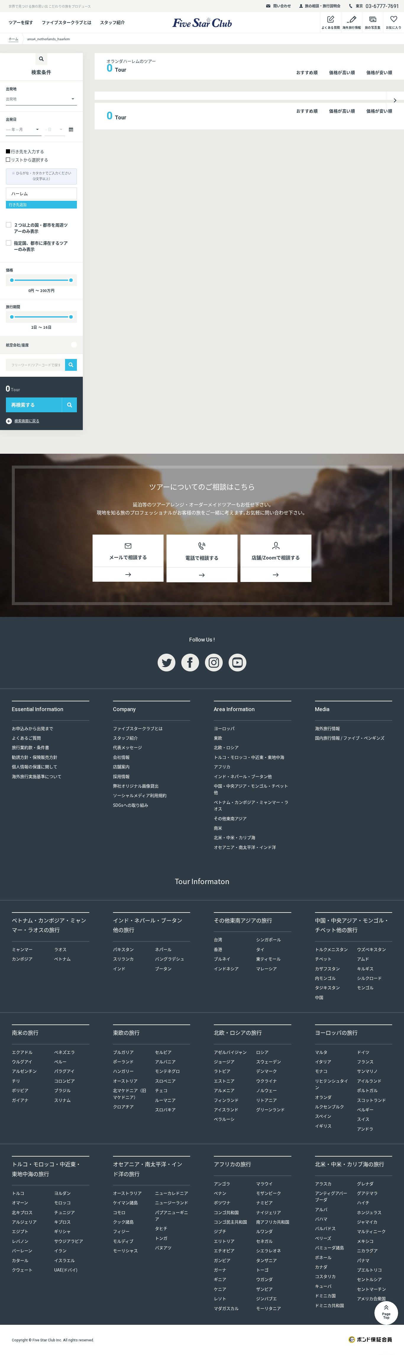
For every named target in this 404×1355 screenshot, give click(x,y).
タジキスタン (327, 987)
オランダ (323, 1097)
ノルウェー (266, 1090)
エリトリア (224, 1241)
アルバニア (165, 1061)
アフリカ (222, 766)
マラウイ (264, 1183)
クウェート (22, 1270)
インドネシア (226, 968)
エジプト (20, 1231)
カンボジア (22, 959)
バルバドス (325, 1228)
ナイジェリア (268, 1212)
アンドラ (365, 1129)
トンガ (161, 1238)
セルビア (163, 1052)
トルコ (18, 1193)
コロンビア (64, 1081)
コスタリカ (325, 1276)
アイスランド (226, 1109)
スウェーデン (268, 1061)
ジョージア (224, 1061)
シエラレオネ (268, 1250)
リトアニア (266, 1100)
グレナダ (365, 1183)
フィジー (121, 1231)
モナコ (321, 1071)
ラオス (60, 949)
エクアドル (22, 1052)
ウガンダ (264, 1279)
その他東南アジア (230, 818)
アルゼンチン (24, 1071)
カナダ (321, 1267)
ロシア (262, 1052)
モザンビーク (268, 1193)
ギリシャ (62, 1231)
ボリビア (20, 1090)
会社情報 (121, 757)
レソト (220, 1298)
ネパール (163, 949)
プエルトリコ (369, 1270)
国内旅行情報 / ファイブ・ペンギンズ (349, 738)
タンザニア (266, 1260)
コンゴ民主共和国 (230, 1222)
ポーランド (123, 1061)
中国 (319, 997)
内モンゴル (325, 978)
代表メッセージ (127, 747)
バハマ (321, 1219)
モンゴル (365, 987)
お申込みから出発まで (32, 728)
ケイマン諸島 (125, 1202)
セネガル (264, 1241)
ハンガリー (123, 1071)
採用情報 (121, 776)
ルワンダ (264, 1231)
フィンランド (226, 1100)
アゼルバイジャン (230, 1052)
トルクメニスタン (331, 949)
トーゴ (262, 1270)
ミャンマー (22, 949)
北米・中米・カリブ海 (234, 837)
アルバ (321, 1209)
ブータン (163, 968)
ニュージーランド (171, 1202)
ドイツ (363, 1052)
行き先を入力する (27, 151)
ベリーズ (323, 1238)
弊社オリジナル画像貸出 (136, 786)
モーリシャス (125, 1250)
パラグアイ (64, 1071)
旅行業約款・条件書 (30, 747)
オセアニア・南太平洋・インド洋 (245, 847)
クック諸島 (123, 1222)
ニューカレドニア (171, 1193)
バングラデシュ (169, 959)
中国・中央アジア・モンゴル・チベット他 (251, 789)
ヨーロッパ (224, 728)
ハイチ (363, 1202)
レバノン (20, 1241)
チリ (16, 1081)
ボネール (323, 1257)
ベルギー (365, 1109)
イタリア (323, 1061)
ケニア (220, 1289)
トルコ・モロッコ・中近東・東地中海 (249, 757)
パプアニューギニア (171, 1215)
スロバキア (165, 1109)
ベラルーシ (224, 1119)
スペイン (323, 1116)
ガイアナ (20, 1100)
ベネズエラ (64, 1052)
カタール (20, 1260)
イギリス (323, 1126)
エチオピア (224, 1250)
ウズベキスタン (371, 949)
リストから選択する (29, 160)
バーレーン (22, 1250)
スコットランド (371, 1100)
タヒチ (161, 1228)
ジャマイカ (367, 1222)
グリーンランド (270, 1109)
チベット (323, 959)
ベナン (220, 1193)
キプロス (62, 1222)
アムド (363, 959)
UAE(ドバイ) (65, 1270)
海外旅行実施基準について (37, 776)
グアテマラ (367, 1193)
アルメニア (224, 1090)
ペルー (60, 1061)
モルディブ (123, 1241)
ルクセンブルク (329, 1106)
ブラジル (62, 1090)
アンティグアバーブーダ (331, 1196)
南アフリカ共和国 (272, 1222)
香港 (218, 949)
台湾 (218, 939)
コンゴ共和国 (226, 1212)
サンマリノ (367, 1071)
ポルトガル (367, 1090)
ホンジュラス (369, 1212)
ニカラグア (367, 1250)
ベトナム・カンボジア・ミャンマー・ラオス (251, 805)
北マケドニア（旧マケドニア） (129, 1093)
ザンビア (264, 1289)
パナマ (363, 1260)
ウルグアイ (22, 1061)
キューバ (323, 1286)
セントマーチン (371, 1289)
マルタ (321, 1052)
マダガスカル (226, 1308)
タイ (260, 949)
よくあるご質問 (26, 738)
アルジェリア (24, 1222)
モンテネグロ (167, 1071)
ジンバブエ (266, 1298)
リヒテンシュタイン (331, 1084)
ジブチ (220, 1231)
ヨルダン (62, 1193)
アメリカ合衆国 (371, 1298)
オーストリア (125, 1081)
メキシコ (365, 1241)
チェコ (161, 1090)
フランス (365, 1061)
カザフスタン (327, 968)
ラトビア (222, 1071)
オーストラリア (127, 1193)
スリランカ (123, 959)
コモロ (119, 1212)
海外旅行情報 (327, 728)
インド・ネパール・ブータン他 (243, 776)
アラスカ (323, 1183)
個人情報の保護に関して (34, 766)
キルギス (365, 968)
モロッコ (62, 1202)
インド (119, 968)
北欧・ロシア (226, 747)
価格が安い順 (379, 72)
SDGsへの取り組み (130, 805)
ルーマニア (165, 1100)
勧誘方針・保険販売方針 (34, 757)
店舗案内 (121, 766)
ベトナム (62, 959)
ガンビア (222, 1260)
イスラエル (64, 1260)
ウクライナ (266, 1081)
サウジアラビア (68, 1241)
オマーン (20, 1202)
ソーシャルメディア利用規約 (140, 795)
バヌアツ (163, 1247)
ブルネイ (222, 959)
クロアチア (123, 1106)
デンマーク (266, 1071)
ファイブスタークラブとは (66, 22)
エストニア (224, 1081)
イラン (60, 1250)
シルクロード (369, 978)
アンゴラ (222, 1183)
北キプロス (22, 1212)
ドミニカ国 (325, 1295)
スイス (363, 1119)
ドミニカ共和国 (329, 1305)
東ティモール (268, 959)
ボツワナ (222, 1202)
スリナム (62, 1100)
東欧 (218, 738)
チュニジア (64, 1212)
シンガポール (268, 939)
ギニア (220, 1279)
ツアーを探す (21, 22)
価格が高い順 (342, 72)
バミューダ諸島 (329, 1247)
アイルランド (369, 1081)
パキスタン (123, 949)
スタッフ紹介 (112, 22)
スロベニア (165, 1081)
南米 (218, 828)
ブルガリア (123, 1052)
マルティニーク (371, 1231)
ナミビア (264, 1202)
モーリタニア (268, 1308)
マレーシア (266, 968)
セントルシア (369, 1279)
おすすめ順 (307, 72)
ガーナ (220, 1270)
